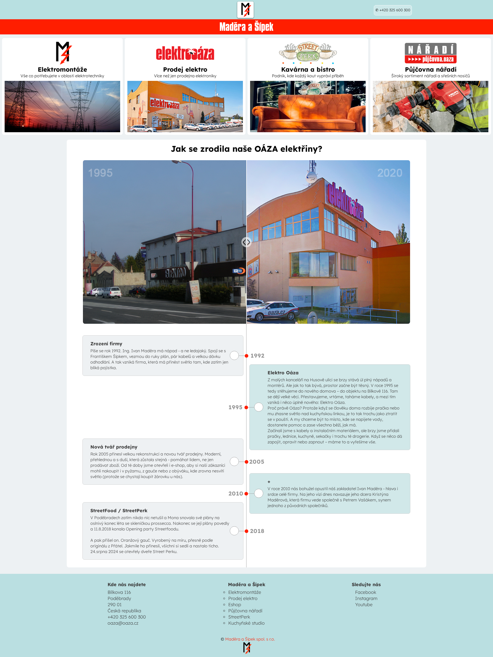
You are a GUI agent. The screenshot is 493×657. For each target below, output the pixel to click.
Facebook (365, 592)
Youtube (364, 604)
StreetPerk (239, 617)
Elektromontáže (244, 592)
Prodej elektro (243, 598)
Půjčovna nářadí (245, 610)
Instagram (366, 598)
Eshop (234, 604)
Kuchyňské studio (246, 623)
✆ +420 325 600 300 (392, 10)
